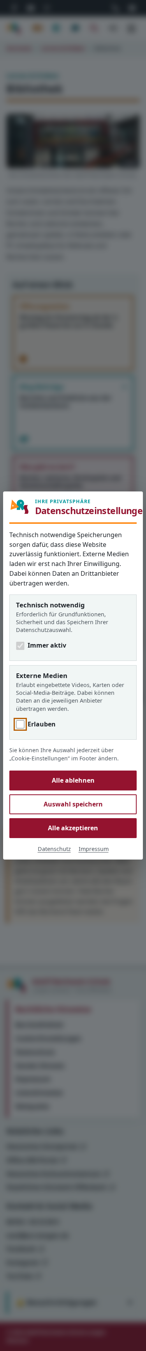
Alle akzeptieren (73, 828)
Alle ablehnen (73, 780)
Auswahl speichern (73, 804)
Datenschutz (54, 849)
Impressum (94, 849)
